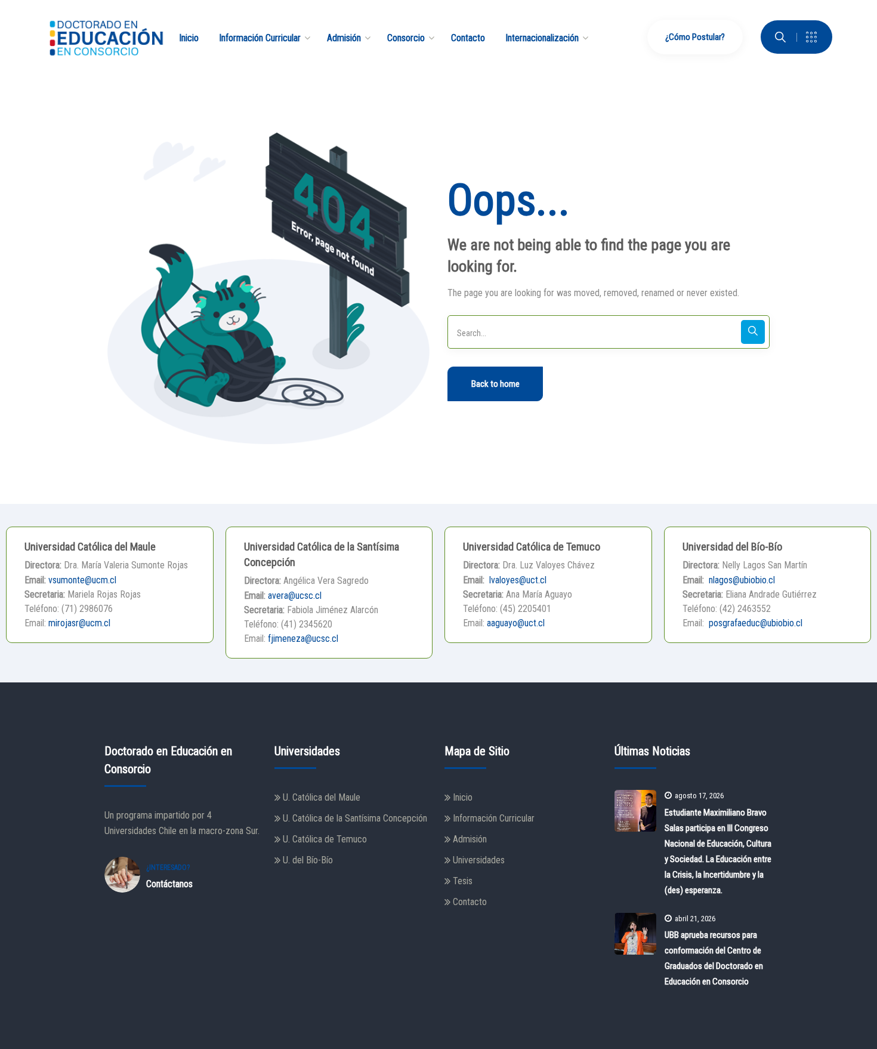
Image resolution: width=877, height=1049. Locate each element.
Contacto (470, 902)
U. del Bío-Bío (308, 860)
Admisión (470, 839)
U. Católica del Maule (321, 797)
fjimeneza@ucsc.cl (303, 638)
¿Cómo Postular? (695, 37)
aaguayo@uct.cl (516, 623)
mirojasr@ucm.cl (79, 623)
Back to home (495, 384)
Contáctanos (169, 884)
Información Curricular (494, 818)
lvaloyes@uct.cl (516, 580)
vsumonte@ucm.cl (82, 580)
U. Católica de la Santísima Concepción (355, 818)
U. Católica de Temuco (325, 839)
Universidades (479, 860)
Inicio (463, 797)
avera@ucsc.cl (295, 595)
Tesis (463, 881)
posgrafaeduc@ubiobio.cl (754, 623)
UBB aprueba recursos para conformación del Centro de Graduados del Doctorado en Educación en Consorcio (714, 958)
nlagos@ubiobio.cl (740, 580)
